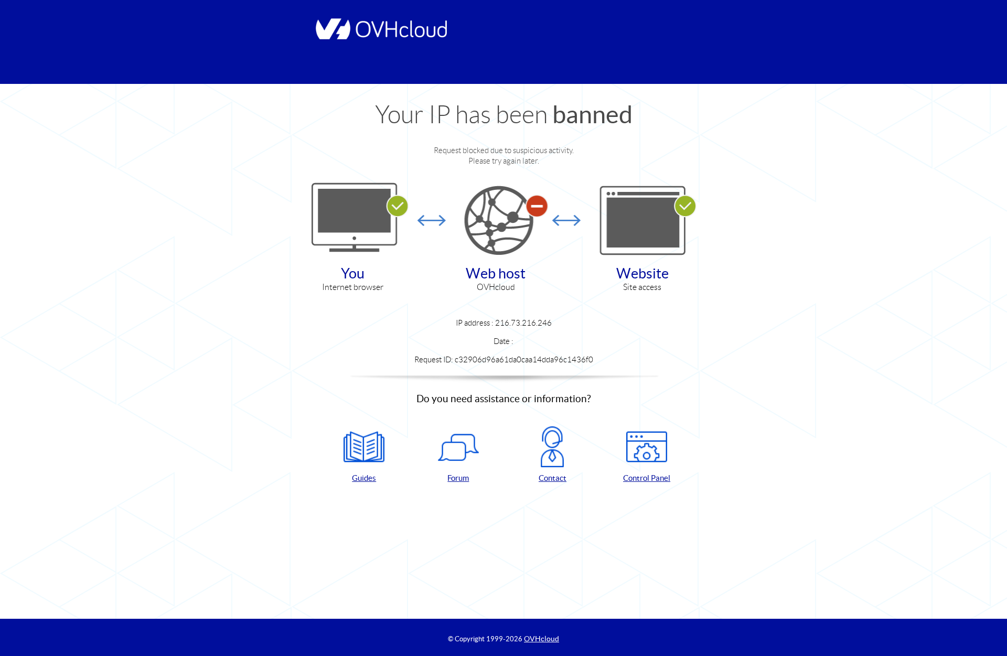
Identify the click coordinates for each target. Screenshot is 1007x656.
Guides (364, 478)
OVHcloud (541, 639)
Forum (458, 478)
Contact (552, 478)
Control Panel (646, 478)
